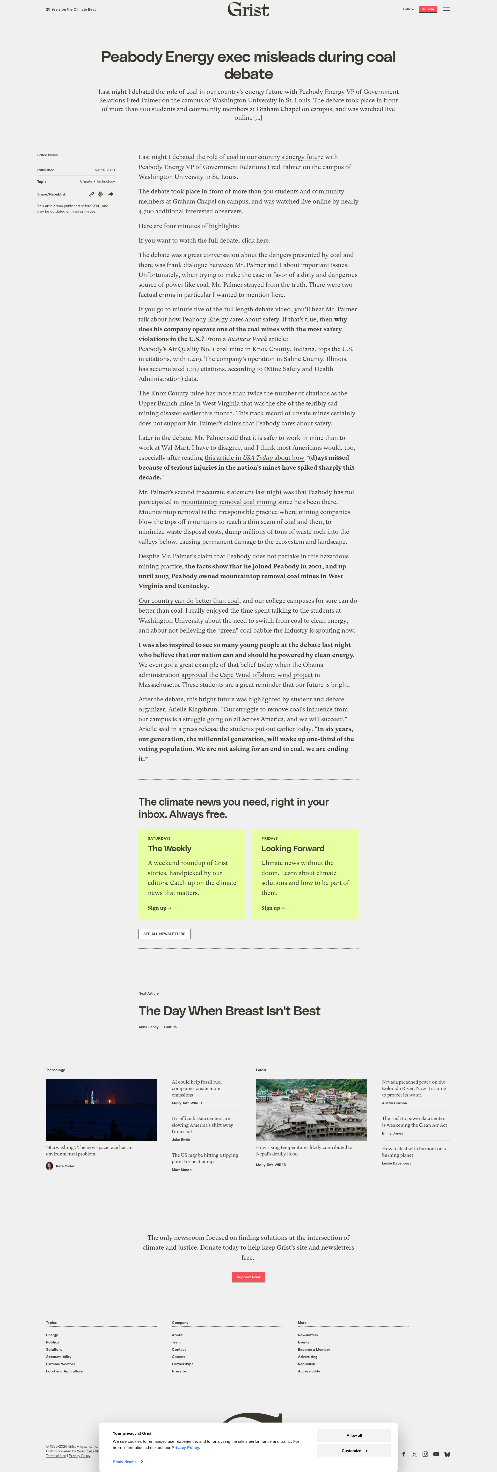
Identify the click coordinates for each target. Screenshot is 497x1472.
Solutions (54, 1349)
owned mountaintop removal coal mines (259, 576)
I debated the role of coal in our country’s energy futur (244, 157)
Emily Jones (392, 1133)
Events (303, 1342)
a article (254, 339)
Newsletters (308, 1335)
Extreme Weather (60, 1364)
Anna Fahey (148, 1027)
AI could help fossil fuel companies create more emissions (197, 1088)
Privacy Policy (80, 1456)
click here (255, 240)
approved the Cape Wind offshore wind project (247, 675)
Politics (52, 1342)
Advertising (307, 1356)
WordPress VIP (88, 1451)
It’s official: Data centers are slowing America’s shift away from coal (202, 1125)
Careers (178, 1356)
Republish (306, 1364)
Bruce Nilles (47, 155)
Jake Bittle (181, 1139)
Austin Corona (394, 1103)
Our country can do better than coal (189, 600)
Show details (124, 1462)
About (177, 1335)
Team (176, 1342)
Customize (351, 1450)
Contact (179, 1349)
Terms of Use (56, 1456)
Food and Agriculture (64, 1371)
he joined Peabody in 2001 (283, 566)
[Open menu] (446, 9)
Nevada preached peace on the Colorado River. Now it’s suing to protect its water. (414, 1088)
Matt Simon (182, 1169)
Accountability (58, 1356)
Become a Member (314, 1349)
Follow (408, 9)
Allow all (354, 1435)
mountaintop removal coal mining (228, 502)
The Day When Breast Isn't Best (229, 1010)
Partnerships (182, 1364)
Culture (170, 1027)
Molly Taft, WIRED (187, 1103)
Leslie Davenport (396, 1163)
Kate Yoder (65, 1166)
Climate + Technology (97, 181)
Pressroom (181, 1371)
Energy (52, 1335)
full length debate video (257, 309)
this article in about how (254, 457)
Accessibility (309, 1371)
